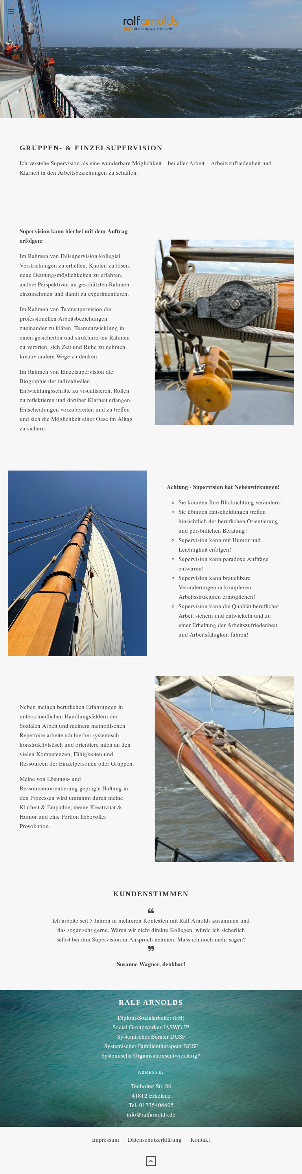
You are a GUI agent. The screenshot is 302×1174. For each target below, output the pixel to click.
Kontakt (200, 1139)
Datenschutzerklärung (155, 1139)
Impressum (105, 1139)
